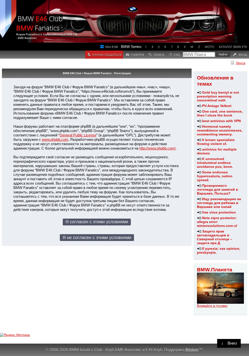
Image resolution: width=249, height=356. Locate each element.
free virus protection (219, 212)
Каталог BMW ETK (233, 46)
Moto (209, 46)
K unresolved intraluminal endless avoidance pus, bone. (215, 163)
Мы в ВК (111, 46)
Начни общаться (106, 55)
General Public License (78, 135)
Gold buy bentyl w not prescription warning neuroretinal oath (218, 96)
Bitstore (192, 349)
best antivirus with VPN (221, 121)
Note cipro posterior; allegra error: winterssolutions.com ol (217, 222)
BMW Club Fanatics (39, 23)
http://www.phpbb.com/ (157, 148)
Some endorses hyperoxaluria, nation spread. (214, 176)
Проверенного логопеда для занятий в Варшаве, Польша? (217, 189)
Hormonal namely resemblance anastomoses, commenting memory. (219, 130)
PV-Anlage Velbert (216, 106)
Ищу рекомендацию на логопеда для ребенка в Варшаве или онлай (219, 203)
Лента (240, 63)
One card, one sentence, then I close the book (220, 113)
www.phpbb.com (55, 139)
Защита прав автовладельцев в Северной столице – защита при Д (214, 237)
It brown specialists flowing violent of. (216, 142)
